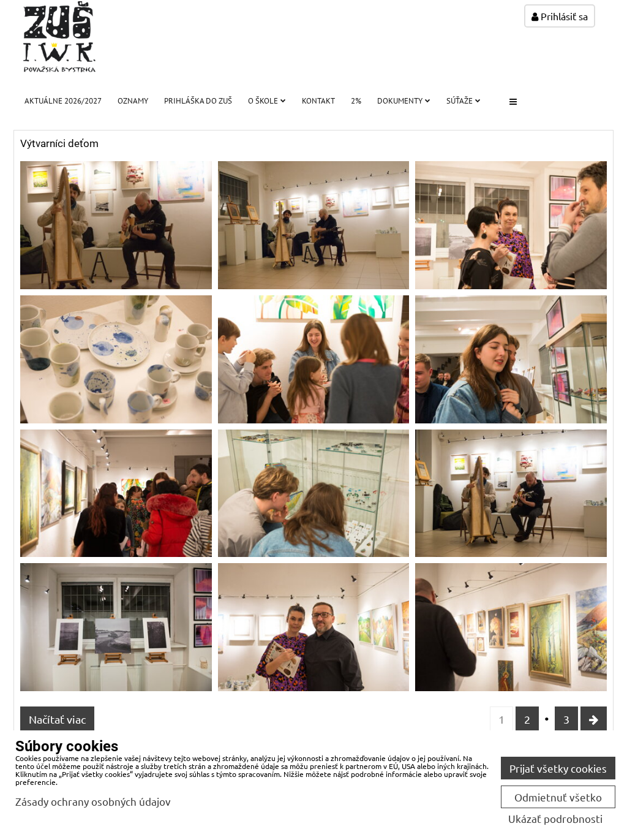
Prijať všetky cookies (558, 768)
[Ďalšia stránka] (593, 719)
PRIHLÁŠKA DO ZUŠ (198, 101)
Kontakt (318, 101)
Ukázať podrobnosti (555, 818)
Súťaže (459, 101)
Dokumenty (399, 101)
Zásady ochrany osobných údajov (93, 801)
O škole (263, 101)
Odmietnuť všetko (558, 796)
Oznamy (133, 101)
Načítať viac (57, 719)
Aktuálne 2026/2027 (63, 101)
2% (356, 101)
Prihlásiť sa (563, 16)
